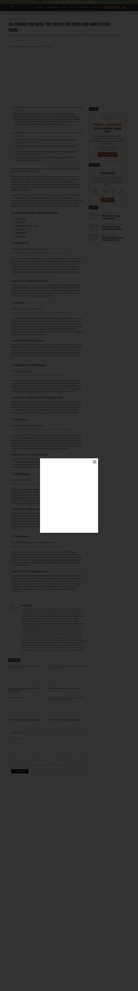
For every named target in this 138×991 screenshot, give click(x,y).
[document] (69, 495)
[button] (94, 461)
